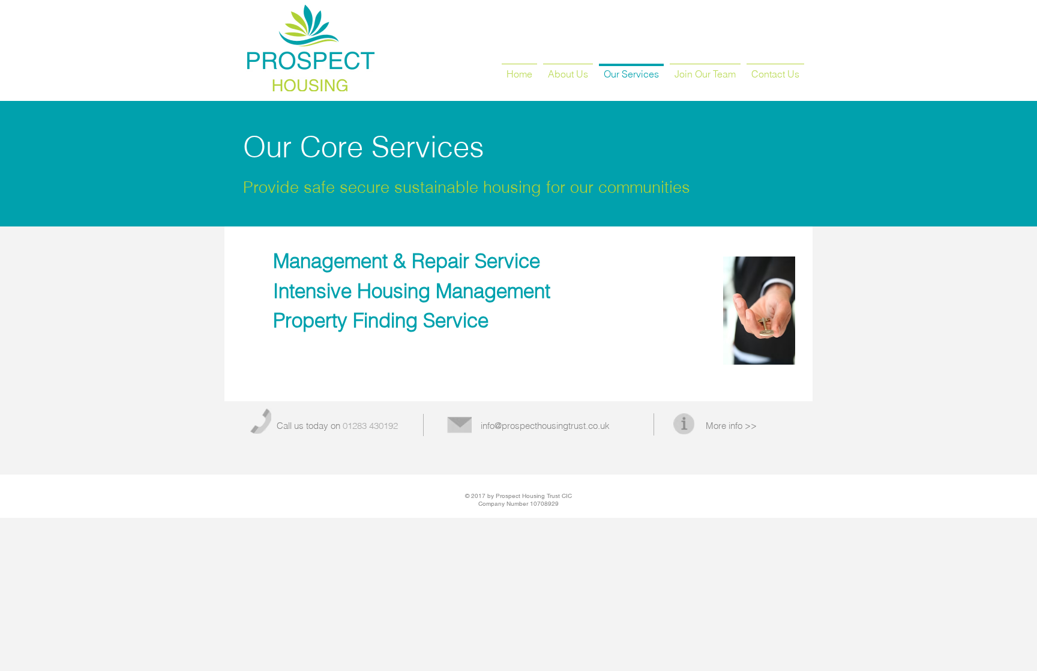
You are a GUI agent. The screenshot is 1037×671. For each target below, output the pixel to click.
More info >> (731, 425)
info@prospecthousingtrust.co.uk (545, 425)
